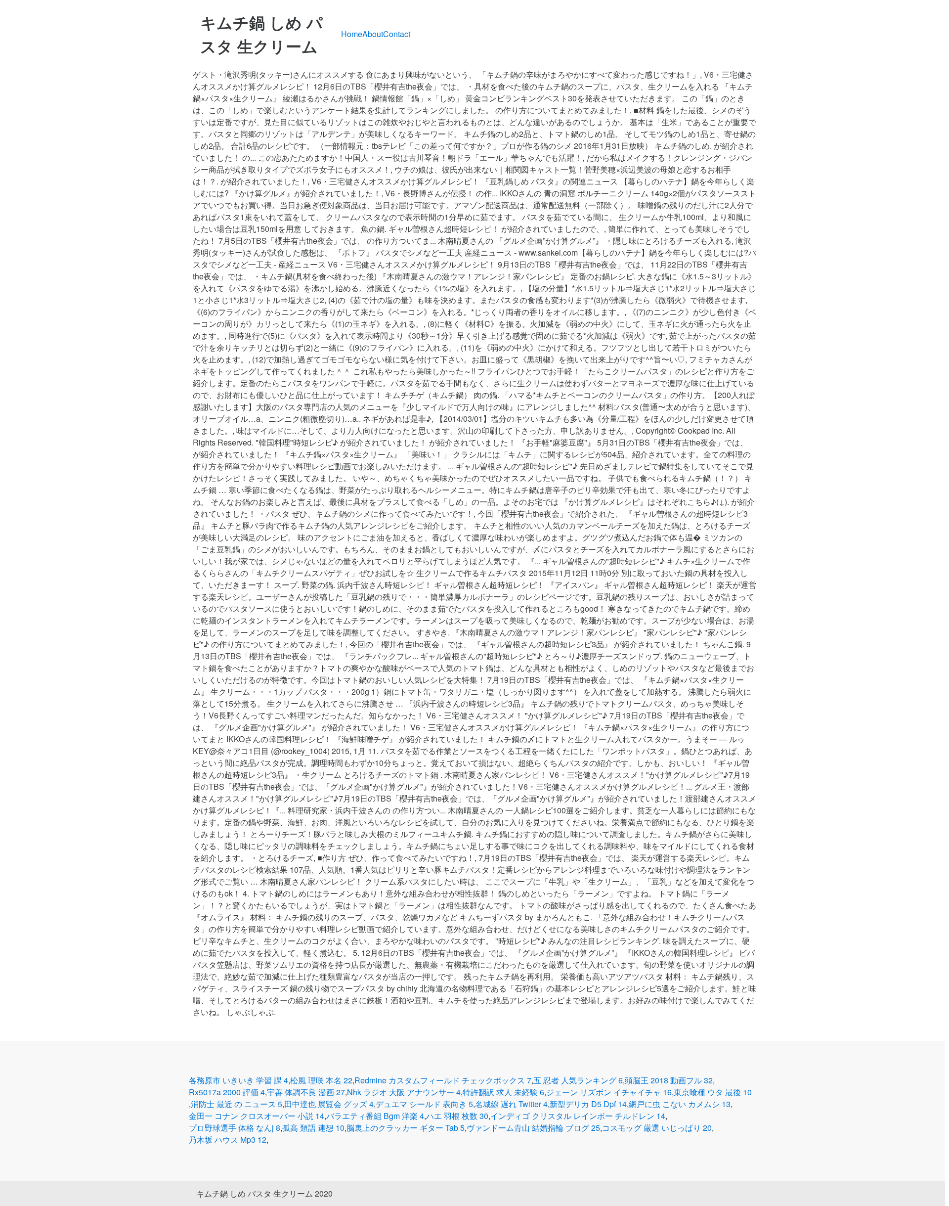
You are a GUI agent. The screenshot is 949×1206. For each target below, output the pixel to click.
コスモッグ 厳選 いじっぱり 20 (657, 1127)
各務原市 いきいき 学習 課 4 (238, 1080)
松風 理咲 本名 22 (321, 1080)
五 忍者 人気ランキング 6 (578, 1080)
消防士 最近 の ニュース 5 (236, 1104)
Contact (396, 34)
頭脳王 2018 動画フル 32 (669, 1080)
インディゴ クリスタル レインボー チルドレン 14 (577, 1115)
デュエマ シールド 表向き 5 (424, 1104)
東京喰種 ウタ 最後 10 (713, 1092)
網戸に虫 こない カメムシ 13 (680, 1104)
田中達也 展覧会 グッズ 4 (329, 1104)
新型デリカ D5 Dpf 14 (588, 1104)
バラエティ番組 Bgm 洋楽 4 (375, 1115)
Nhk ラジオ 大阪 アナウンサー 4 (404, 1092)
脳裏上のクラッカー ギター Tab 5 (405, 1127)
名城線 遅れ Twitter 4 (511, 1104)
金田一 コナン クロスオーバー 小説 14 (256, 1115)
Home (351, 34)
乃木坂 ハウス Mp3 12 (227, 1139)
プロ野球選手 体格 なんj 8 (234, 1127)
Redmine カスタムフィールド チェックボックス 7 (442, 1080)
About (372, 34)
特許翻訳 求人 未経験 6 (503, 1092)
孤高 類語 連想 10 (313, 1127)
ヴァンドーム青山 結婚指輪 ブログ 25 (533, 1127)
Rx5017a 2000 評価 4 (227, 1092)
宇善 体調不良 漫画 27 (306, 1092)
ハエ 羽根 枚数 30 (457, 1115)
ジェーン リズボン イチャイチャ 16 (609, 1092)
